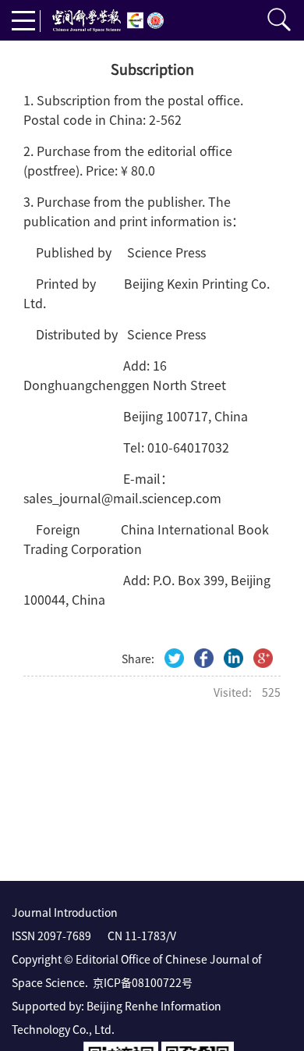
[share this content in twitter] (174, 658)
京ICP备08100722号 (143, 982)
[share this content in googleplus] (263, 658)
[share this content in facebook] (204, 658)
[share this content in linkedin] (233, 658)
